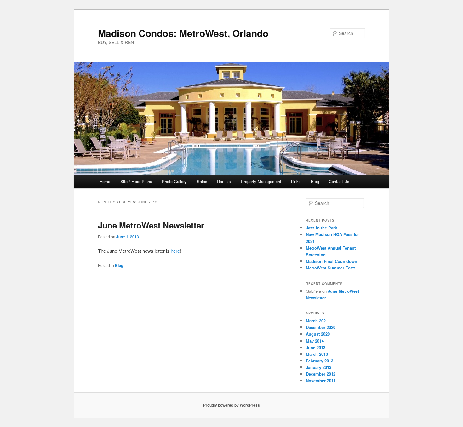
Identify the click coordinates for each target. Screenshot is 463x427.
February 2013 (319, 361)
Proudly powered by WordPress (231, 405)
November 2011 (321, 381)
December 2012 (320, 374)
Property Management (261, 181)
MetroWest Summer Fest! (330, 268)
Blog (315, 181)
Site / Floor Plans (136, 181)
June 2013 (315, 347)
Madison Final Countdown (331, 261)
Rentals (224, 181)
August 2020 (318, 334)
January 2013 (318, 367)
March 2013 (317, 354)
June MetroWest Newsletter (151, 225)
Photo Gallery (174, 181)
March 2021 (317, 321)
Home (105, 181)
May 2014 (315, 341)
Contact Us (339, 181)
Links (296, 181)
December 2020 (320, 327)
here (175, 250)
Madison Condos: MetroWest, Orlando (183, 33)
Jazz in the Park (321, 228)
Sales (202, 181)
